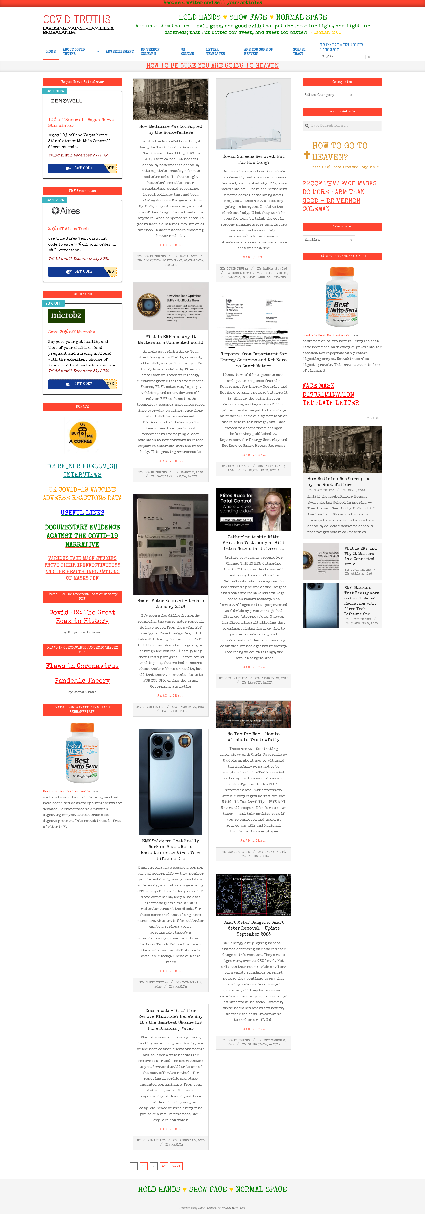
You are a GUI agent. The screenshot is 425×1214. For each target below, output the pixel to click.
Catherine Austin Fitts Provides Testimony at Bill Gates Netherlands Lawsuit (254, 543)
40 (164, 1166)
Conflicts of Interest (163, 260)
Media (192, 476)
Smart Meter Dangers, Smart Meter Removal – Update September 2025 (253, 929)
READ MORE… (170, 245)
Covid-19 (280, 273)
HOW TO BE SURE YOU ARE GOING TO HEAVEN (212, 66)
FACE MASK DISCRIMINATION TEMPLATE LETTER (331, 395)
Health (171, 265)
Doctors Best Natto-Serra (66, 791)
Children (164, 476)
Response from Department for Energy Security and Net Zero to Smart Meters (253, 360)
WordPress (238, 1208)
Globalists (193, 260)
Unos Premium (207, 1208)
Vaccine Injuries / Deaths (264, 277)
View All (373, 418)
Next (176, 1166)
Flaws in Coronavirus (82, 666)
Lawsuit (254, 683)
